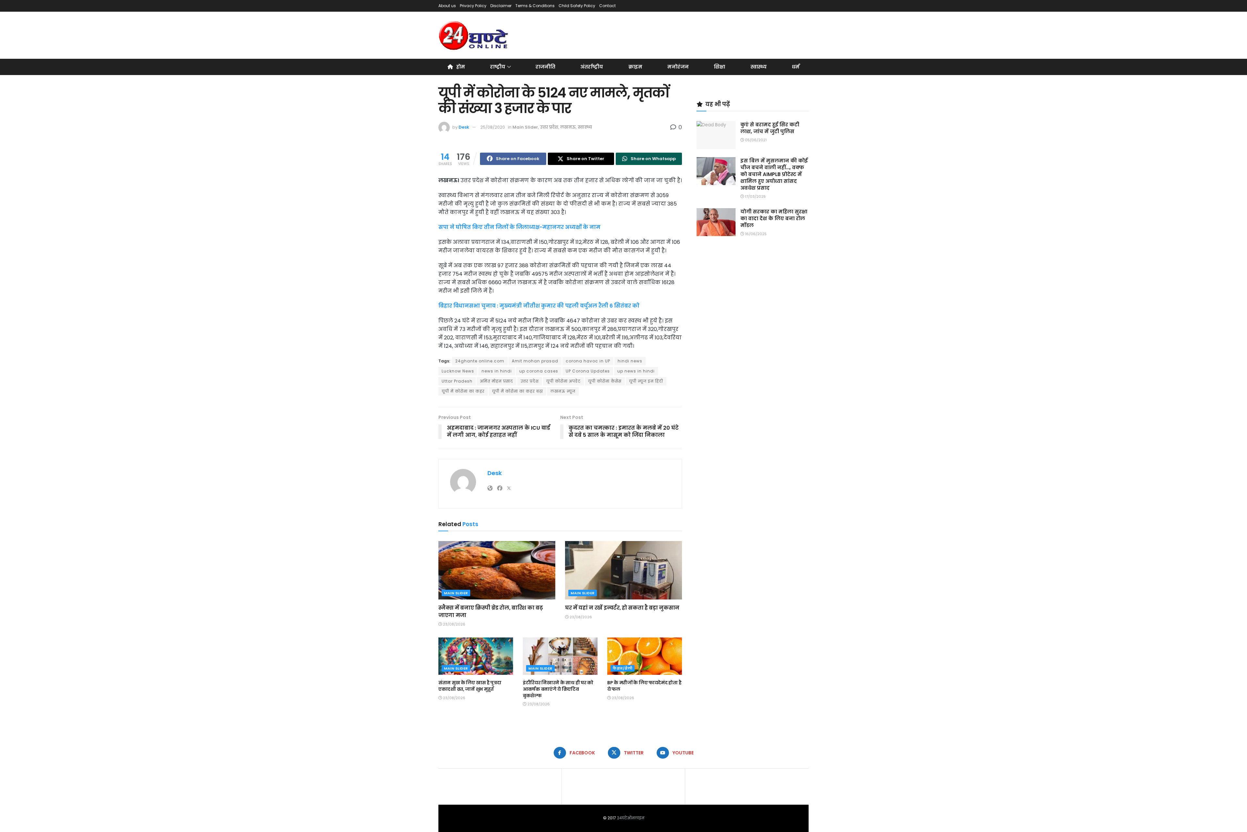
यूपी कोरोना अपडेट (563, 381)
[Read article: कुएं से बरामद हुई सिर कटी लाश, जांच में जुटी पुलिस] (716, 135)
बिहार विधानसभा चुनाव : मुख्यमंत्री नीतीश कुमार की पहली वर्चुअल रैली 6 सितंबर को (538, 305)
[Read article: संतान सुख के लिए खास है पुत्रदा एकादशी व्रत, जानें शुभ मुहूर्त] (475, 656)
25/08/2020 (492, 127)
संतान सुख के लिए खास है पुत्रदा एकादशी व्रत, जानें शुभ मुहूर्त (469, 685)
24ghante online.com (479, 361)
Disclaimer (500, 5)
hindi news (630, 361)
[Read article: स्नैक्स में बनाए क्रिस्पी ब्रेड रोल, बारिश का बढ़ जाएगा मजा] (496, 570)
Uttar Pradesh (457, 381)
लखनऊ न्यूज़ (562, 391)
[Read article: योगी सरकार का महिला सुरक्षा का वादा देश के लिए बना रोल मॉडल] (716, 222)
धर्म (796, 66)
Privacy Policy (473, 5)
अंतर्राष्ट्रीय (591, 66)
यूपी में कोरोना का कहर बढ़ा (517, 391)
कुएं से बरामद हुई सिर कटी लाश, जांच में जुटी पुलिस (769, 128)
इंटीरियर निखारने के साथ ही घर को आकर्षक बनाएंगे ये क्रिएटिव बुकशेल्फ (558, 689)
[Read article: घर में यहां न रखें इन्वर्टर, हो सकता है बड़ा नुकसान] (623, 570)
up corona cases (538, 371)
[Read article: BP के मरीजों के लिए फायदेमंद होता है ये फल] (644, 656)
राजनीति (545, 66)
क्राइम (635, 66)
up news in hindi (636, 371)
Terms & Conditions (535, 5)
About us (447, 5)
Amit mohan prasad (535, 361)
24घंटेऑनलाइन (630, 818)
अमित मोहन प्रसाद (496, 381)
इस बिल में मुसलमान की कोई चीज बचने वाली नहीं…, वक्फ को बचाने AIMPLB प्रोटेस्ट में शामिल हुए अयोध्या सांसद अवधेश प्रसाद (774, 174)
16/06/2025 (755, 233)
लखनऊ (568, 127)
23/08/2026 (453, 624)
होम (460, 66)
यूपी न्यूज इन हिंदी (646, 381)
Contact (607, 5)
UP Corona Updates (588, 371)
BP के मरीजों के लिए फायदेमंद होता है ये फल (644, 685)
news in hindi (497, 371)
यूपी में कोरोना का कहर (463, 391)
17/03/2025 (755, 196)
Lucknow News (458, 371)
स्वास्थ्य (758, 66)
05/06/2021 (755, 140)
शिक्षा (719, 66)
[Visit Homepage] (474, 35)
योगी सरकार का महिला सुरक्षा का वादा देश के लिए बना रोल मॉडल (773, 218)
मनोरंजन (678, 66)
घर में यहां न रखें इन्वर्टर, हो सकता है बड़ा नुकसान (622, 607)
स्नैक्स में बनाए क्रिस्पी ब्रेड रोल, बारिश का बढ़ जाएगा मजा (490, 611)
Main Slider (525, 127)
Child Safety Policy (577, 5)
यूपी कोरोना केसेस (605, 381)
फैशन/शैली (622, 668)
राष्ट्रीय (497, 66)
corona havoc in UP (588, 361)
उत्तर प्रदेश (549, 127)
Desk (464, 127)
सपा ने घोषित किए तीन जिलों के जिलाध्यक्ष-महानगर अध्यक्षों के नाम (519, 227)
